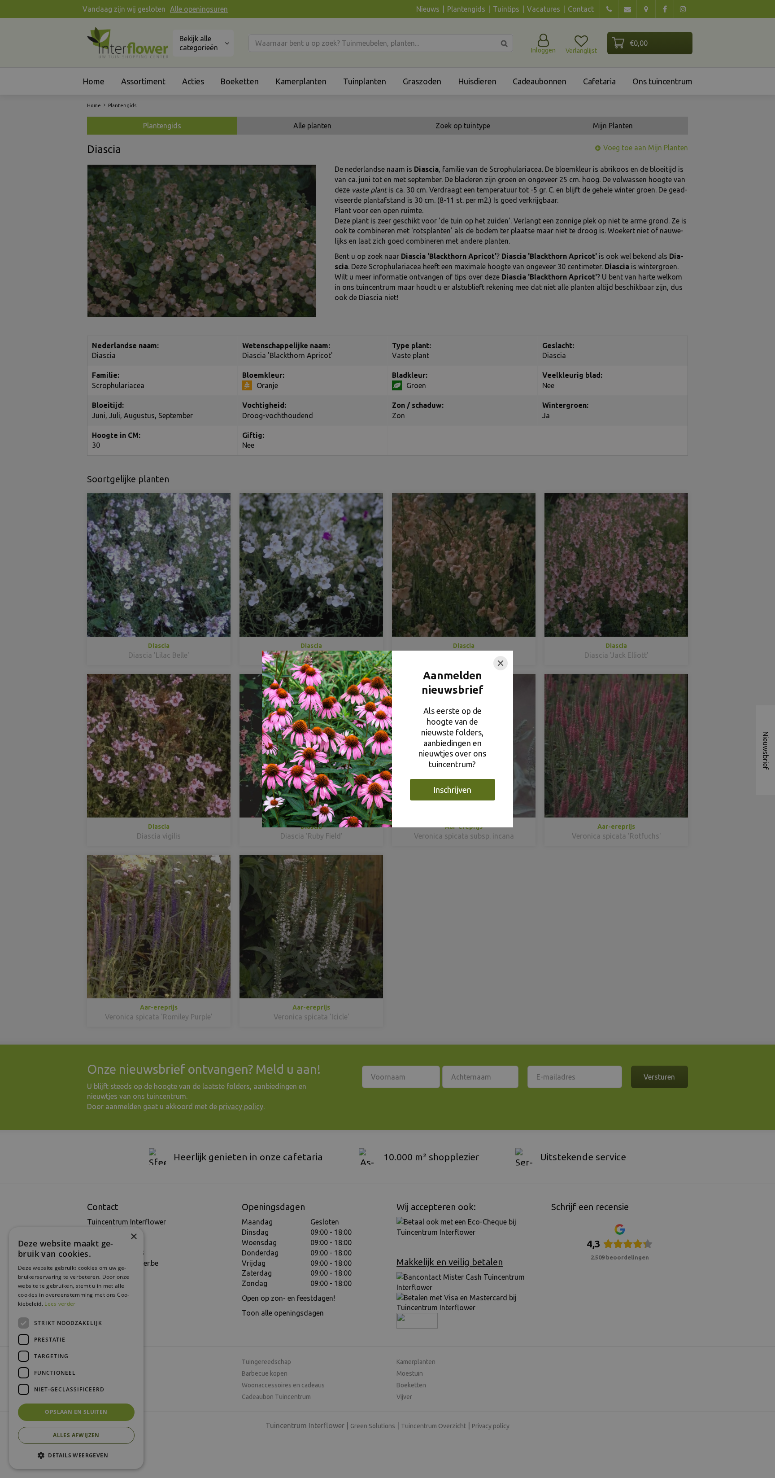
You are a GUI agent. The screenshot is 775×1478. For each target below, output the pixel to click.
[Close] (500, 663)
